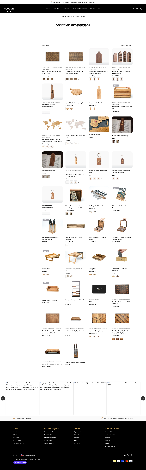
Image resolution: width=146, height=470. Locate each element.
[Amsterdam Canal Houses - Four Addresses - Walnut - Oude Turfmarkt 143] (121, 79)
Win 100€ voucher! (110, 446)
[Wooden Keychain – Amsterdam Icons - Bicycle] (90, 178)
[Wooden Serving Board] (99, 91)
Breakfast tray (46, 269)
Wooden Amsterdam (23, 459)
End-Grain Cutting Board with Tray (52, 364)
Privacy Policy (17, 440)
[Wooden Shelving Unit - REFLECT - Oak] (75, 289)
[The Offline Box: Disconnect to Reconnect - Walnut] (117, 276)
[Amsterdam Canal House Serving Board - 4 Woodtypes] (99, 56)
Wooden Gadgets (48, 443)
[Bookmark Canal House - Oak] (48, 176)
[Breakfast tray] (52, 257)
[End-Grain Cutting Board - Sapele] (98, 336)
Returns (76, 440)
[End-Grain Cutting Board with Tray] (52, 351)
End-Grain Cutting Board (96, 331)
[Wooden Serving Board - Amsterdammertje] (52, 91)
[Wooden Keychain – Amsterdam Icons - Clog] (98, 178)
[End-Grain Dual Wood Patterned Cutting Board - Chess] (44, 79)
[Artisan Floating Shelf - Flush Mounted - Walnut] (71, 245)
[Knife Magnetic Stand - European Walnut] (122, 194)
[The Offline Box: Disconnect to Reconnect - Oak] (113, 276)
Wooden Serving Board (95, 103)
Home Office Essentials (50, 437)
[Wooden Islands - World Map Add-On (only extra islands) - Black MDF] (71, 143)
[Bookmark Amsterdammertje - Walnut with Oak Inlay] (113, 141)
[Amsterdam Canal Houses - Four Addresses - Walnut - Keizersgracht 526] (117, 79)
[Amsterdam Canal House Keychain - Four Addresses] (75, 159)
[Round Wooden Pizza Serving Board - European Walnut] (71, 108)
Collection (69, 16)
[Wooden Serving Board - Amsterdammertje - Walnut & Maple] (44, 112)
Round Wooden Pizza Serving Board (75, 103)
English (15, 455)
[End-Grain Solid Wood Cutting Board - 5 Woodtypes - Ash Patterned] (75, 79)
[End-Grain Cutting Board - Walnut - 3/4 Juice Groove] (122, 289)
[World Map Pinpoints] (99, 124)
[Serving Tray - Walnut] (94, 274)
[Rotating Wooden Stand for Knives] (75, 351)
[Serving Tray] (99, 257)
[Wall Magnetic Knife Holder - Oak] (90, 211)
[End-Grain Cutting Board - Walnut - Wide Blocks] (94, 336)
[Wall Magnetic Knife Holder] (99, 194)
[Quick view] (60, 52)
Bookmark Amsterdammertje (120, 136)
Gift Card (91, 302)
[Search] (133, 8)
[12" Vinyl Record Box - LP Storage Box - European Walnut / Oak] (75, 194)
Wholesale (16, 434)
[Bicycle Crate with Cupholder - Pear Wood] (122, 91)
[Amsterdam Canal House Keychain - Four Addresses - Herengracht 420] (71, 182)
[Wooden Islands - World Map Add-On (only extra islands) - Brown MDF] (75, 143)
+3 (78, 182)
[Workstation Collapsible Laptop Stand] (75, 257)
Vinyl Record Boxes (49, 434)
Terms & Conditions (18, 443)
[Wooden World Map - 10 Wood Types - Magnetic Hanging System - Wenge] (52, 147)
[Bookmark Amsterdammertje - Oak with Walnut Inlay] (117, 141)
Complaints (77, 443)
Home (62, 16)
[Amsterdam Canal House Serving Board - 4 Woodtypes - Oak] (90, 79)
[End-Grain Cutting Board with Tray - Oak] (75, 318)
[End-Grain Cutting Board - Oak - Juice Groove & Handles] (52, 318)
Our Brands (16, 432)
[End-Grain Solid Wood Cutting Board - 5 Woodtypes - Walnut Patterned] (67, 79)
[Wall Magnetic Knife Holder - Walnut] (94, 211)
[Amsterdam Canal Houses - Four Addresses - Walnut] (122, 56)
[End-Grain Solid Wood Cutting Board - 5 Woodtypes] (75, 56)
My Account (77, 432)
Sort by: (123, 45)
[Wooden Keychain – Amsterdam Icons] (99, 159)
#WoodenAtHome (109, 432)
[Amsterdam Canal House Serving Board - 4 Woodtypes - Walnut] (94, 79)
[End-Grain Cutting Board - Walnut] (90, 336)
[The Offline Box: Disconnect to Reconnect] (122, 257)
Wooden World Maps (49, 432)
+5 (101, 178)
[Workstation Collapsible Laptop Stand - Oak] (67, 276)
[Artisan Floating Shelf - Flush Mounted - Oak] (67, 245)
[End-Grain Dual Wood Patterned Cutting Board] (52, 56)
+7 (55, 147)
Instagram (107, 437)
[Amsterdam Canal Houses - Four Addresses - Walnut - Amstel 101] (113, 79)
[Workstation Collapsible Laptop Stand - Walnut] (71, 276)
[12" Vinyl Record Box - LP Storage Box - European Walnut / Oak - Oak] (67, 213)
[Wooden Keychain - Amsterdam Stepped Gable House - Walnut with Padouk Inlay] (117, 178)
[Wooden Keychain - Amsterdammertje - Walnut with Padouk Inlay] (48, 213)
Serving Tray (92, 269)
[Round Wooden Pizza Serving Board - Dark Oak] (67, 108)
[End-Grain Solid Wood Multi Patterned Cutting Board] (122, 318)
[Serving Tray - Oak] (90, 274)
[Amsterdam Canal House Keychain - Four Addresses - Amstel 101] (67, 182)
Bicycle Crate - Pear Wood (49, 300)
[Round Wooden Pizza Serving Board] (75, 91)
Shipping (76, 437)
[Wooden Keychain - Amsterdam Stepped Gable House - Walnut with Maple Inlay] (113, 178)
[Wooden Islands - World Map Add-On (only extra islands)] (75, 124)
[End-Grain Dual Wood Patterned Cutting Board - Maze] (48, 79)
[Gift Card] (99, 289)
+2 (78, 79)
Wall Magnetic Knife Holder (96, 206)
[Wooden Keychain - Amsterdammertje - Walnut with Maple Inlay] (44, 213)
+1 (101, 79)
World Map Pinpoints (94, 135)
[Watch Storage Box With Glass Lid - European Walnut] (122, 226)
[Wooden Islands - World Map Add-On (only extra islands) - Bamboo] (67, 143)
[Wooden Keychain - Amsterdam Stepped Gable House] (122, 159)
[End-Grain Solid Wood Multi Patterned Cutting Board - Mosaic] (113, 338)
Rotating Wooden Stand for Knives (75, 362)
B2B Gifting (16, 437)
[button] (22, 398)
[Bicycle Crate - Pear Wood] (52, 289)
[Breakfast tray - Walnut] (48, 274)
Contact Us (77, 434)
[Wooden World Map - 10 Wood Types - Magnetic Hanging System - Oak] (44, 147)
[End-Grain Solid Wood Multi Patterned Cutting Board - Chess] (117, 338)
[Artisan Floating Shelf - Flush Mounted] (75, 226)
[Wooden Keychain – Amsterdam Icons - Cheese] (94, 178)
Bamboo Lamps (48, 440)
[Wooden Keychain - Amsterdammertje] (52, 194)
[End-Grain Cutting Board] (99, 318)
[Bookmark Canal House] (52, 159)
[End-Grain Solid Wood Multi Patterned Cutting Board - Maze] (121, 338)
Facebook (107, 440)
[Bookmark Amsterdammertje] (122, 124)
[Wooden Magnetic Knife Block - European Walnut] (52, 226)
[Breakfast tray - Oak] (44, 274)
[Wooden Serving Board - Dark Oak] (90, 108)
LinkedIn (107, 443)
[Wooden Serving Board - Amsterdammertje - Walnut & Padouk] (48, 112)
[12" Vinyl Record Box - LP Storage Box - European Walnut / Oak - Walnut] (71, 213)
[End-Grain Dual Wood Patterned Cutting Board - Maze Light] (52, 79)
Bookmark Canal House (48, 171)
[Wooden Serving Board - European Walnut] (94, 108)
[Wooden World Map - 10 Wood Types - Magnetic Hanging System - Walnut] (48, 147)
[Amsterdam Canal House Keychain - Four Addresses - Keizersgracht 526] (75, 182)
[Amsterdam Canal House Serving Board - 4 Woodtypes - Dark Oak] (98, 79)
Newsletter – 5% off (110, 434)
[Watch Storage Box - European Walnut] (99, 226)
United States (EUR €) (29, 455)
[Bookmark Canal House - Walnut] (44, 176)
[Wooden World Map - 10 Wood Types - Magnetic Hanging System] (52, 124)
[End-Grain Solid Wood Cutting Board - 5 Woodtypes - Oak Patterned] (71, 79)
